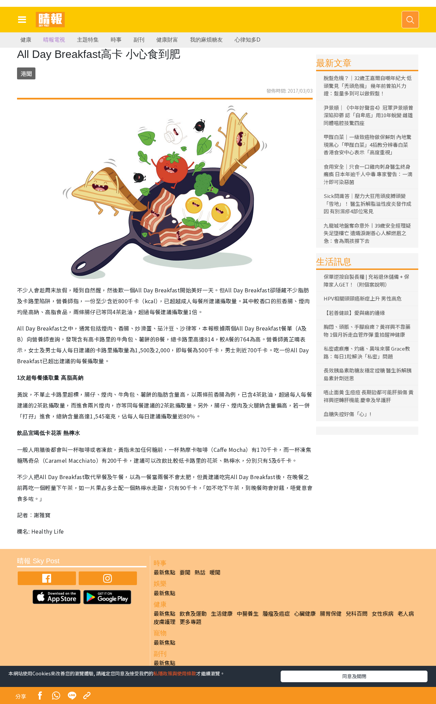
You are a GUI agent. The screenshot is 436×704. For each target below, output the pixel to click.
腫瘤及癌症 (276, 613)
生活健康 (222, 613)
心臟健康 (305, 613)
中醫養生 (248, 613)
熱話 (199, 572)
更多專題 (190, 621)
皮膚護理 (164, 621)
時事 (116, 40)
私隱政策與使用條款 (174, 673)
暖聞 (214, 572)
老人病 (406, 613)
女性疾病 (382, 613)
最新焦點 (164, 572)
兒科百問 (357, 613)
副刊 (139, 40)
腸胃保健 (331, 613)
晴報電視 (54, 40)
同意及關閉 (354, 676)
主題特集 (88, 40)
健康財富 (167, 40)
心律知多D (248, 40)
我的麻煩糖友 (206, 40)
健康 (25, 40)
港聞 (26, 73)
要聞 (185, 572)
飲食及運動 (193, 613)
